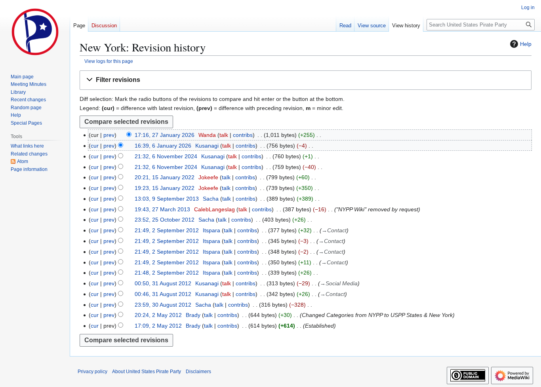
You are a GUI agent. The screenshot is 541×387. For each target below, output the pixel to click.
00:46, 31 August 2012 (163, 294)
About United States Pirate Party (146, 371)
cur (95, 145)
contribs (243, 135)
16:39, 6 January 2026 (163, 145)
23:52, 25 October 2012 (164, 219)
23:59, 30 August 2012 (163, 305)
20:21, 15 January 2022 (164, 177)
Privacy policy (92, 371)
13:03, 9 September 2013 (167, 198)
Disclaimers (198, 371)
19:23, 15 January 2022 (164, 188)
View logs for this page (108, 61)
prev (108, 135)
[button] (305, 80)
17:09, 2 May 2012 (158, 325)
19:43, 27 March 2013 (162, 209)
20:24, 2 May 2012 (158, 315)
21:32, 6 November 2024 (166, 156)
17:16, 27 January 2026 (164, 135)
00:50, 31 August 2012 (163, 283)
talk (223, 135)
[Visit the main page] (35, 31)
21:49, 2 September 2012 (167, 230)
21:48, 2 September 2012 (167, 272)
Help (525, 44)
